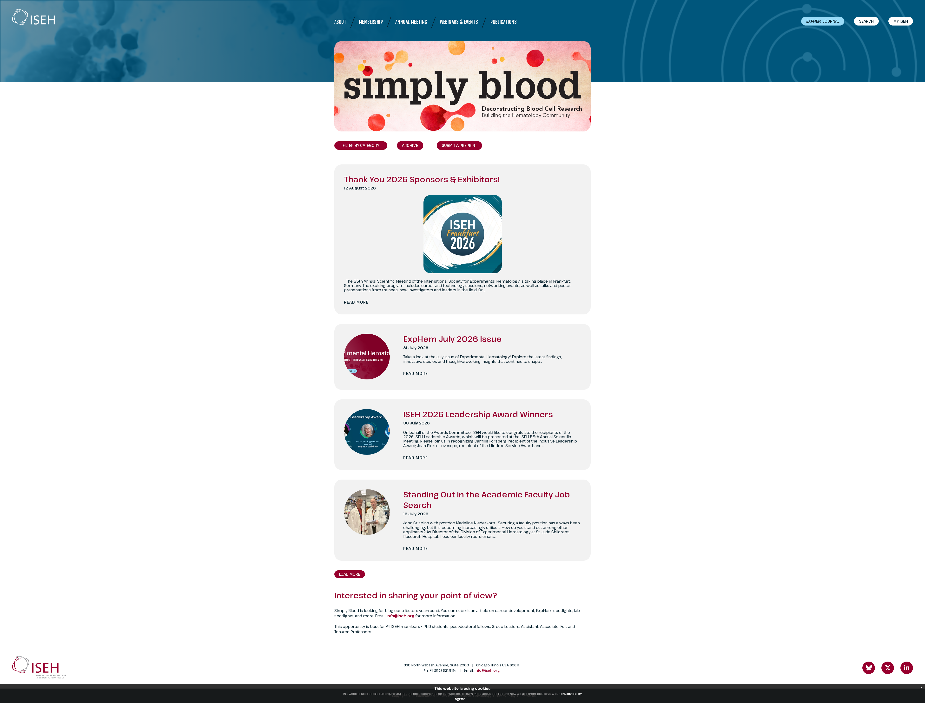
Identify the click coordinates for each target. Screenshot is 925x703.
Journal (822, 21)
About (340, 22)
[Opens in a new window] (868, 668)
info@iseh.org (400, 615)
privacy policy (571, 694)
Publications (503, 22)
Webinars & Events (459, 22)
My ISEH (900, 21)
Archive (410, 145)
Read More (356, 302)
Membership (371, 22)
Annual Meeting (411, 22)
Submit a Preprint (459, 145)
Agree (460, 698)
